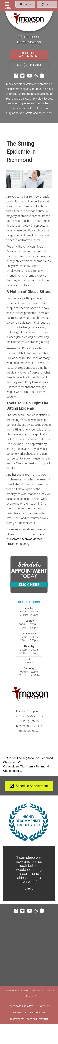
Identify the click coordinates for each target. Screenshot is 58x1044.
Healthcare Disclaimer (21, 1006)
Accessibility (17, 1019)
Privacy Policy (18, 1012)
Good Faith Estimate (37, 1019)
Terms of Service (38, 1012)
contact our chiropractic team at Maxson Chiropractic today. (25, 539)
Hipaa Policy (43, 1006)
